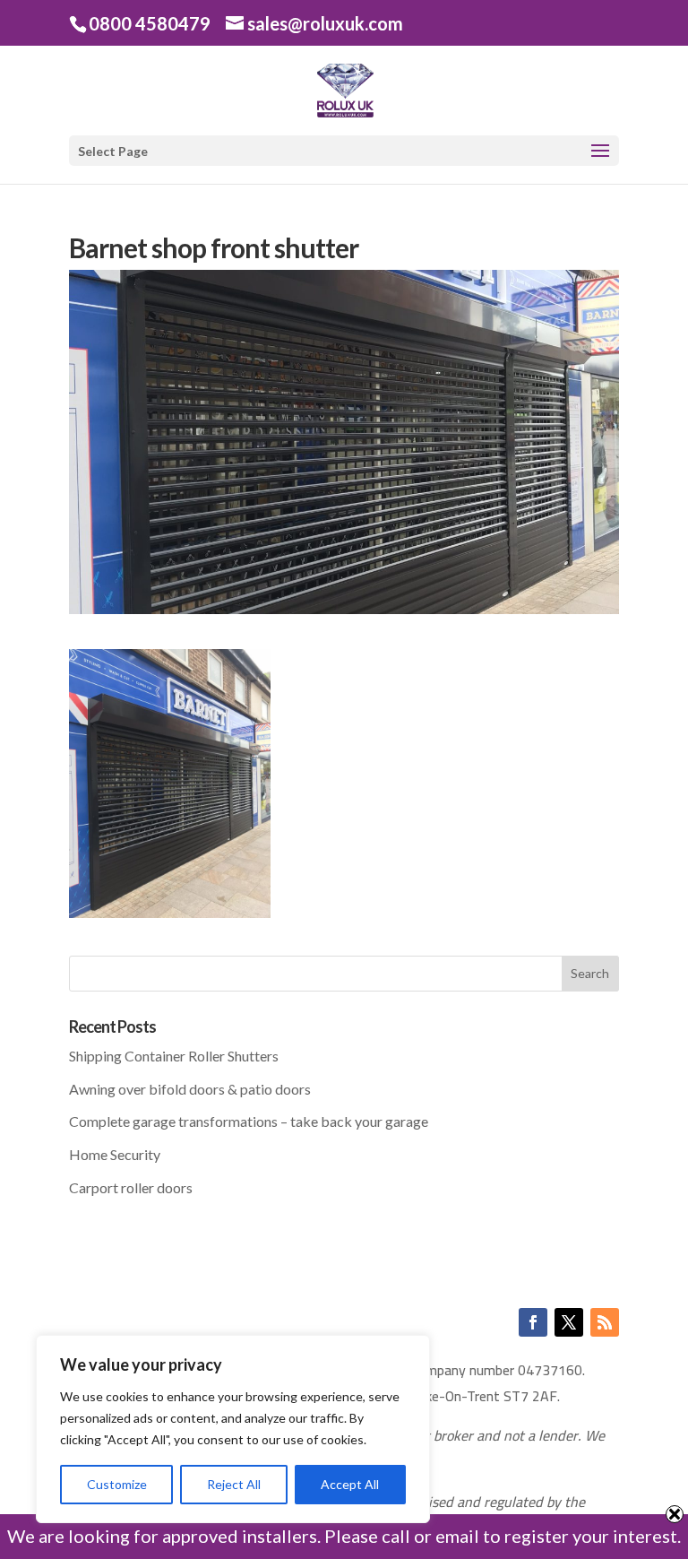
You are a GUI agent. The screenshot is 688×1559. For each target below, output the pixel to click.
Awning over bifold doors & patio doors (190, 1088)
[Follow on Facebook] (533, 1322)
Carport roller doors (131, 1187)
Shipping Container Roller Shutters (174, 1055)
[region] (233, 1429)
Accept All (350, 1484)
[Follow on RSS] (604, 1322)
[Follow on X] (569, 1322)
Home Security (114, 1154)
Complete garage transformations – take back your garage (248, 1121)
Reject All (234, 1484)
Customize (117, 1484)
